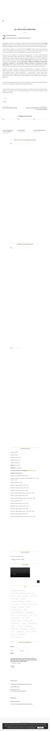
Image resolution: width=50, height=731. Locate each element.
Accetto (40, 727)
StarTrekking (23, 628)
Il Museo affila (15, 617)
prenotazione (31, 470)
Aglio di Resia (14, 598)
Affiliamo (33, 596)
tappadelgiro (20, 631)
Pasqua (24, 623)
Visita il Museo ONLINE (17, 637)
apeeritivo (23, 598)
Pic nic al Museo (32, 623)
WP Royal (27, 722)
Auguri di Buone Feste (39, 130)
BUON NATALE (21, 130)
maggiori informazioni (32, 727)
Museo (25, 27)
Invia (12, 666)
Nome (12, 646)
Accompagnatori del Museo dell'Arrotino (22, 593)
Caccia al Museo (33, 604)
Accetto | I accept (16, 663)
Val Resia (33, 631)
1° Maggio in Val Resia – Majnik (17, 559)
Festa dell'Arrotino (22, 615)
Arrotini (4, 98)
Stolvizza (32, 628)
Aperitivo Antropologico (18, 601)
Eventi (13, 615)
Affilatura (26, 596)
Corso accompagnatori (17, 612)
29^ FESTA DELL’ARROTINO (16, 556)
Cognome (22, 650)
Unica (27, 631)
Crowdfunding (29, 612)
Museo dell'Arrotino (16, 620)
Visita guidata (21, 634)
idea (36, 615)
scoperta (20, 626)
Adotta (19, 596)
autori (24, 604)
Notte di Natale (29, 620)
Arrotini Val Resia (25, 8)
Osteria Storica (15, 623)
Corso (25, 609)
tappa (12, 631)
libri (23, 617)
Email (12, 653)
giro (31, 615)
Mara (5, 101)
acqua (12, 596)
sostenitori (14, 628)
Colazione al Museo (16, 609)
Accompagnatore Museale (18, 590)
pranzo (13, 626)
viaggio (13, 634)
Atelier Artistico (15, 604)
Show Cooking (28, 626)
